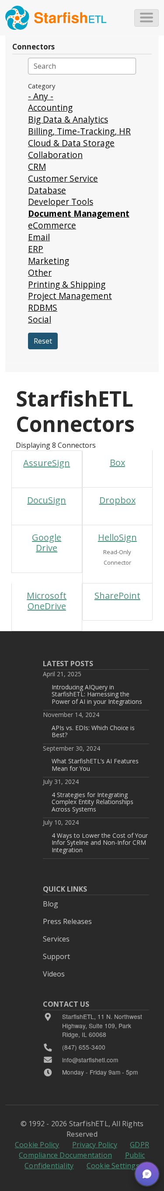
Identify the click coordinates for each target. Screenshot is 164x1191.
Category (41, 85)
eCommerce (52, 225)
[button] (147, 1174)
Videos (54, 974)
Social (39, 319)
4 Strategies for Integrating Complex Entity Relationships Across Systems (92, 801)
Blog (50, 904)
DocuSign (46, 500)
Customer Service (63, 178)
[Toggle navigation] (146, 18)
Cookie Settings (113, 1165)
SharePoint (117, 595)
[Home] (55, 18)
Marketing (48, 261)
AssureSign (46, 463)
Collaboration (55, 155)
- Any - (40, 96)
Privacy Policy (94, 1144)
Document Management (78, 213)
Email (39, 237)
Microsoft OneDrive (46, 601)
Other (40, 272)
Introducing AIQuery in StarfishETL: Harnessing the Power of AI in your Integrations (97, 694)
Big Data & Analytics (68, 119)
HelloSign (117, 537)
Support (56, 956)
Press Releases (67, 921)
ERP (35, 249)
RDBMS (42, 307)
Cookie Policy (37, 1144)
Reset (43, 341)
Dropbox (117, 500)
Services (56, 939)
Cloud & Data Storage (71, 143)
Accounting (50, 107)
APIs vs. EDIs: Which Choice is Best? (93, 731)
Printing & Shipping (66, 284)
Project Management (70, 296)
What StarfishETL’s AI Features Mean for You (95, 764)
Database (47, 190)
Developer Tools (60, 201)
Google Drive (46, 542)
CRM (37, 166)
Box (117, 462)
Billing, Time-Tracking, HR (79, 131)
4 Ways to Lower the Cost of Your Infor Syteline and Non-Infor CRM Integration (100, 842)
